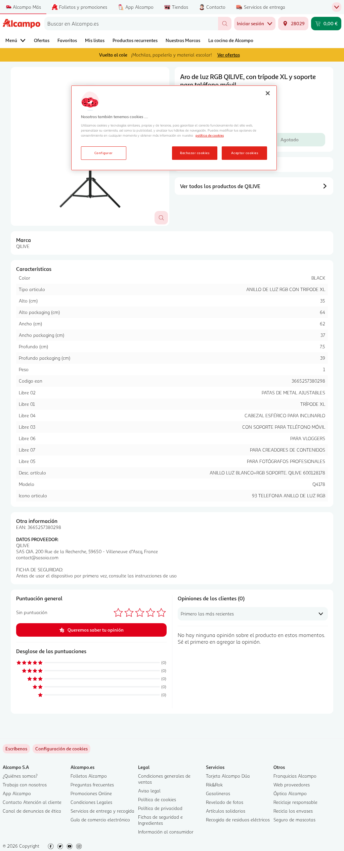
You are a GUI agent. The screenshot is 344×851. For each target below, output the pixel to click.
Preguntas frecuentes (92, 784)
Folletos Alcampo (89, 776)
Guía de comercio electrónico (100, 819)
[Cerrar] (267, 93)
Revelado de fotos (224, 802)
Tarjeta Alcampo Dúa (228, 776)
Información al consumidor (166, 832)
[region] (174, 128)
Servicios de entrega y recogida (102, 811)
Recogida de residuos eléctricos (238, 819)
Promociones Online (91, 793)
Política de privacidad (160, 808)
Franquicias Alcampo (294, 776)
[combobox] (131, 23)
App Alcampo (17, 793)
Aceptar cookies (244, 153)
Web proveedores (291, 784)
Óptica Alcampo (290, 793)
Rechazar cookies (194, 153)
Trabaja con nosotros (25, 784)
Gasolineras (218, 793)
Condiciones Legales (91, 802)
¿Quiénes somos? (20, 776)
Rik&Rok (214, 784)
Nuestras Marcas (183, 40)
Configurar (103, 153)
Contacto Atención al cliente (32, 802)
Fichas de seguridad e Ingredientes (160, 820)
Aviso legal (149, 790)
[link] (61, 748)
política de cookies (210, 135)
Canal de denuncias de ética (32, 811)
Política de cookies (157, 799)
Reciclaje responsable (295, 802)
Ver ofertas (228, 55)
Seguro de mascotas (294, 819)
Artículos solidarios (225, 811)
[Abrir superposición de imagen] (161, 217)
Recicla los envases (293, 811)
